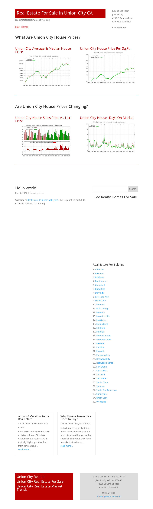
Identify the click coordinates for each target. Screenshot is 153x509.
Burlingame (101, 281)
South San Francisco (106, 390)
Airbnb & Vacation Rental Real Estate (34, 417)
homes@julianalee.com (108, 496)
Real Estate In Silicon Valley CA (42, 199)
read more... (24, 449)
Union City (101, 397)
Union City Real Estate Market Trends (39, 488)
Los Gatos (101, 320)
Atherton (99, 269)
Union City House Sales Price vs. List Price (42, 119)
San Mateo (101, 378)
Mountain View (103, 339)
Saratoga (100, 386)
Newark (100, 343)
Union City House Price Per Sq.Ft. (105, 48)
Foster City (100, 300)
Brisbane (99, 277)
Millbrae (100, 327)
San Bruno (101, 366)
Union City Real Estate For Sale (40, 481)
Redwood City (103, 358)
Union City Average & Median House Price (43, 50)
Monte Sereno (103, 335)
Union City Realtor (31, 476)
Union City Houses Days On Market (107, 117)
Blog (17, 26)
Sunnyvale (101, 393)
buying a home (82, 423)
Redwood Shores (104, 362)
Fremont (100, 304)
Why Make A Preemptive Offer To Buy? (76, 417)
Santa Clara (102, 382)
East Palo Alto (102, 296)
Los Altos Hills (103, 316)
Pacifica (100, 347)
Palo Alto (100, 351)
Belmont (99, 273)
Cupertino (100, 288)
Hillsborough (102, 308)
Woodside (101, 401)
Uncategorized (37, 193)
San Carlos (101, 370)
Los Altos (100, 312)
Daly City (99, 292)
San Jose (100, 374)
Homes (24, 26)
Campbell (100, 285)
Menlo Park (102, 323)
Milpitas (100, 331)
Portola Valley (103, 355)
